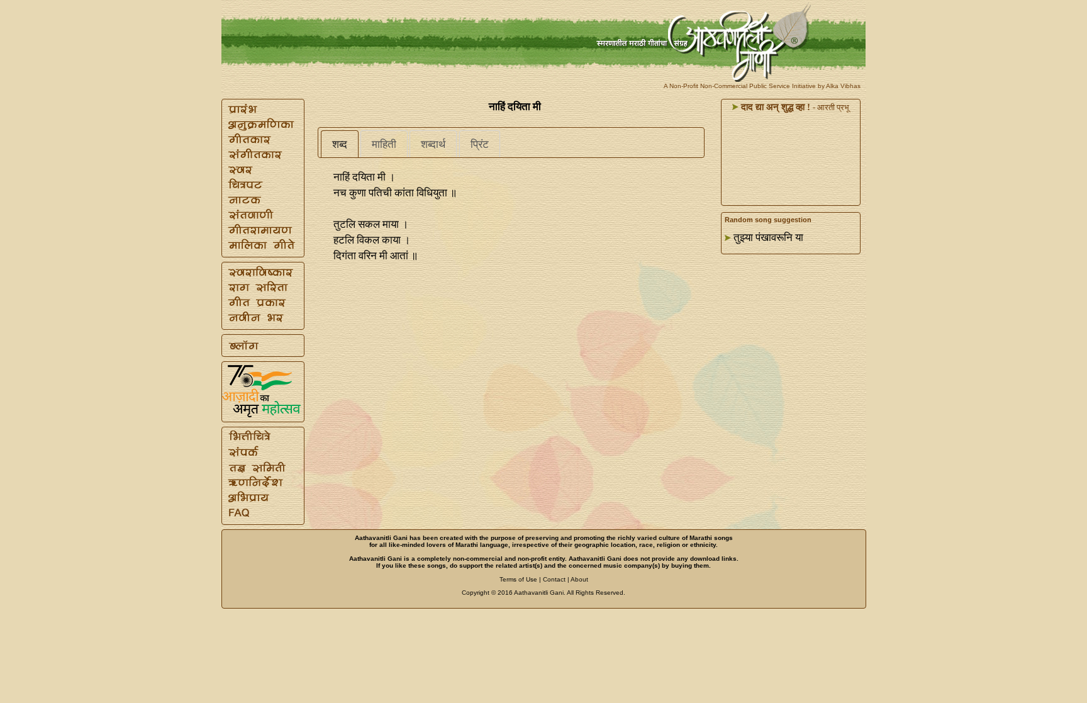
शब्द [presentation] (339, 144)
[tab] (340, 144)
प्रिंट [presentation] (480, 144)
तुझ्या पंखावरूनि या (768, 238)
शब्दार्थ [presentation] (433, 144)
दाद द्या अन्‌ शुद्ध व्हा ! (774, 107)
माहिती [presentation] (384, 144)
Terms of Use (518, 579)
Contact (554, 579)
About (579, 579)
